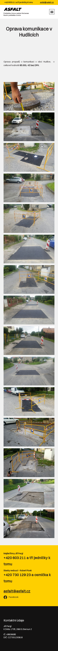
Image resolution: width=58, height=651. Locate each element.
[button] (51, 11)
